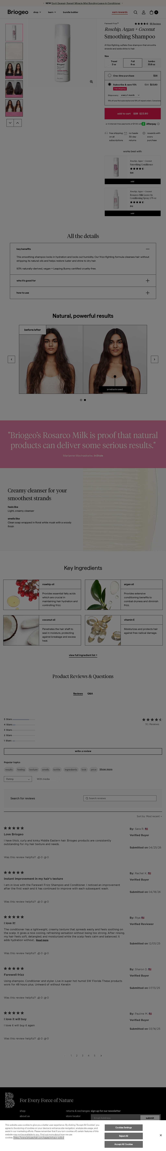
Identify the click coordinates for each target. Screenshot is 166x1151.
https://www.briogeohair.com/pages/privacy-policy (39, 1137)
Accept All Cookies (123, 1144)
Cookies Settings (123, 1127)
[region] (83, 1135)
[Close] (160, 1135)
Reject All (123, 1136)
